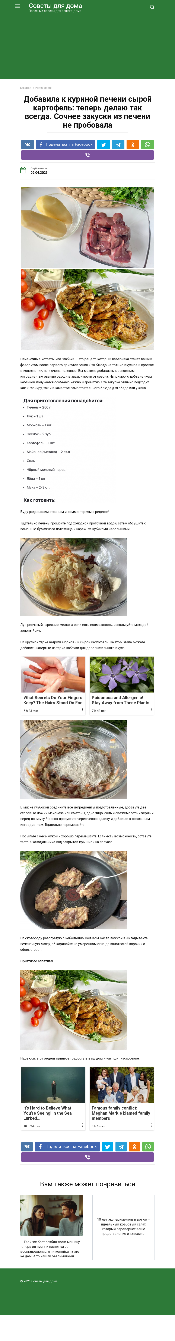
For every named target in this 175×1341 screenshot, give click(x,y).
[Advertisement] (87, 45)
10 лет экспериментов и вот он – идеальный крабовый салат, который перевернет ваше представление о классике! (123, 1226)
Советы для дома (55, 5)
